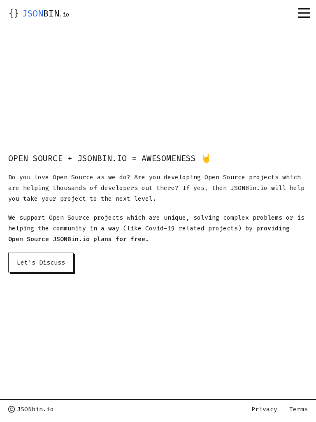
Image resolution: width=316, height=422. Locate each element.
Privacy (264, 409)
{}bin (38, 13)
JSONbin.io (35, 409)
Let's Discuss (41, 262)
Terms (298, 409)
